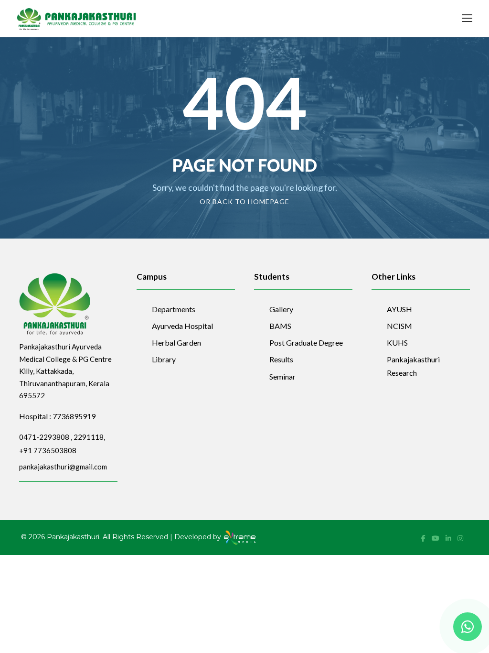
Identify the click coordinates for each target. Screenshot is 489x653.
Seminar (282, 376)
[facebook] (424, 538)
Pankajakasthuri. (74, 537)
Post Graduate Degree (306, 342)
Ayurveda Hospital (182, 325)
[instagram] (460, 538)
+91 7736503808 (47, 450)
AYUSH (399, 309)
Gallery (281, 309)
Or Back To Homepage (244, 201)
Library (164, 359)
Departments (173, 309)
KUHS (397, 342)
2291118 (89, 437)
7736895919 (74, 416)
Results (281, 359)
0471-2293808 (44, 437)
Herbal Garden (176, 342)
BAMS (280, 325)
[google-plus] (436, 538)
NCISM (399, 325)
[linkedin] (449, 538)
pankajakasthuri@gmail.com (63, 466)
